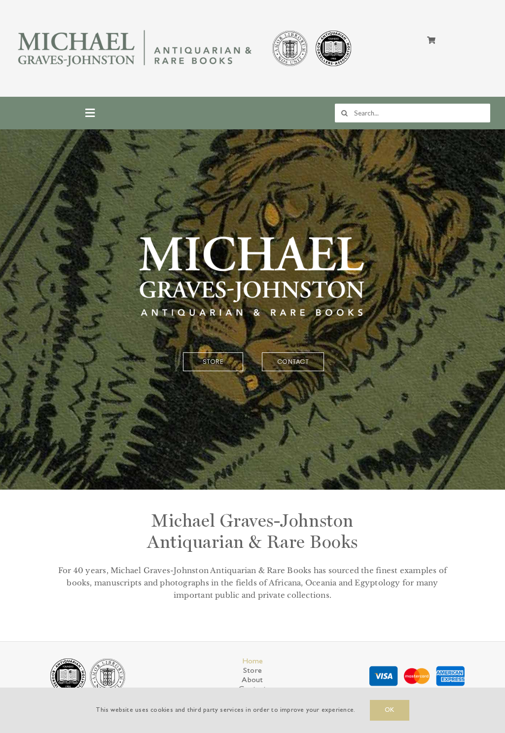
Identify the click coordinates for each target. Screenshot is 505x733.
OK (389, 710)
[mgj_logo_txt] (136, 28)
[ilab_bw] (290, 32)
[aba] (333, 32)
